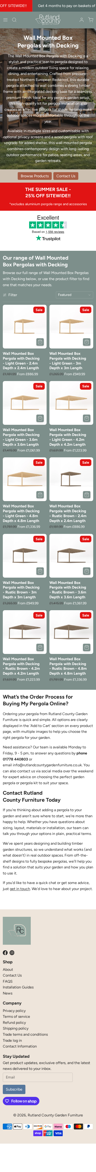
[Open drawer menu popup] (5, 19)
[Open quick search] (14, 19)
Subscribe (14, 1089)
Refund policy (14, 1022)
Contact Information (20, 1046)
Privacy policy (14, 1010)
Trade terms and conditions (25, 1034)
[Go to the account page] (81, 19)
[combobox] (74, 294)
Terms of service (16, 1016)
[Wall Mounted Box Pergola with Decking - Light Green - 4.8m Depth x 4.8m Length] (25, 479)
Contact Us (12, 975)
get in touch (20, 889)
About (8, 969)
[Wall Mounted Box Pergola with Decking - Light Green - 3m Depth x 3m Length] (71, 326)
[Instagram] (12, 952)
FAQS (8, 981)
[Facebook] (5, 952)
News (7, 993)
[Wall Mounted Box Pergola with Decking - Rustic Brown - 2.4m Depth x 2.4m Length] (71, 479)
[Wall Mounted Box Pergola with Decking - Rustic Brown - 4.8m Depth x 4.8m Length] (71, 632)
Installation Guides (18, 987)
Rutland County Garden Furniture (55, 1115)
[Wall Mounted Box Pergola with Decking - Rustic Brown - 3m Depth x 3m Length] (25, 556)
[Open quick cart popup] (90, 19)
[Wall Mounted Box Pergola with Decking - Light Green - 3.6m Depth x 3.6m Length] (25, 403)
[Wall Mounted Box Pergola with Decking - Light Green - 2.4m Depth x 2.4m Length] (25, 326)
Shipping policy (15, 1028)
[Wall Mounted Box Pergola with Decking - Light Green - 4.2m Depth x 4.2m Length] (71, 403)
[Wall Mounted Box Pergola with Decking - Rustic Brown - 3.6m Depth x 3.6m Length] (71, 556)
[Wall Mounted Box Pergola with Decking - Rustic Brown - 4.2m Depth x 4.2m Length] (25, 632)
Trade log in (12, 1040)
